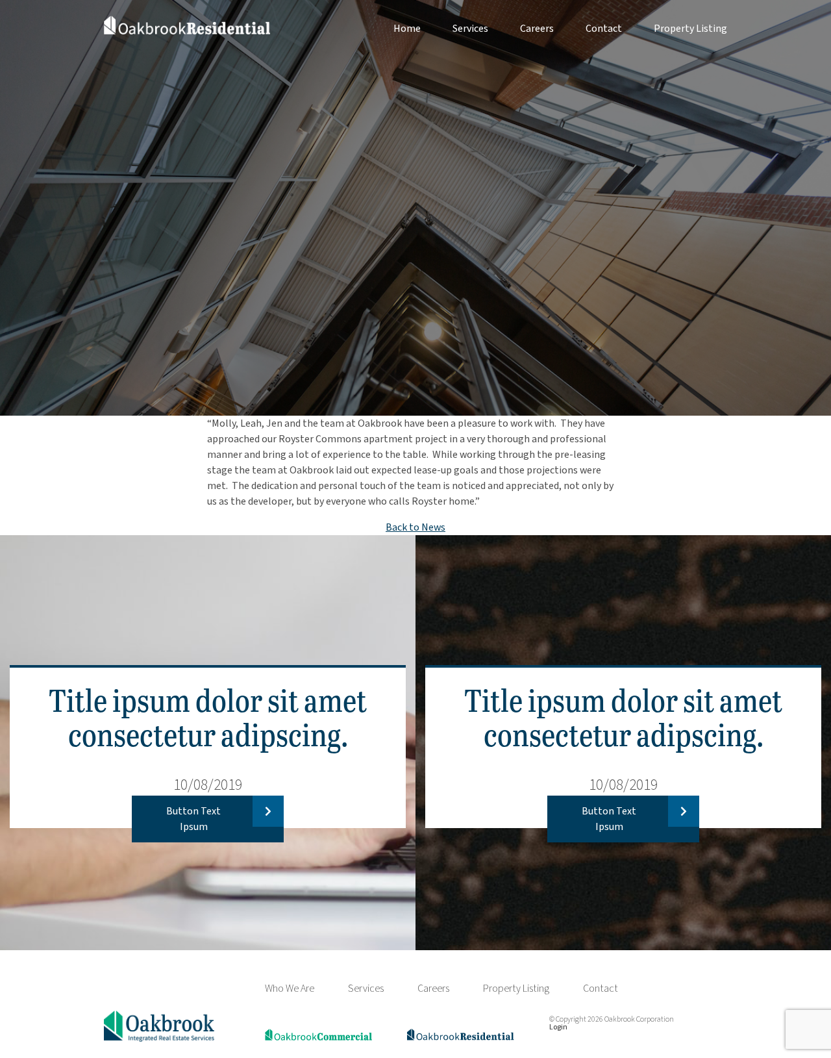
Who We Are (289, 988)
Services (470, 28)
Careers (537, 28)
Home (407, 28)
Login (558, 1027)
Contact (604, 28)
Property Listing (690, 28)
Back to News (415, 527)
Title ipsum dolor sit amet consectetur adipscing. (208, 716)
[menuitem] (391, 29)
